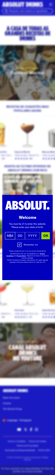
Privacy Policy (21, 256)
